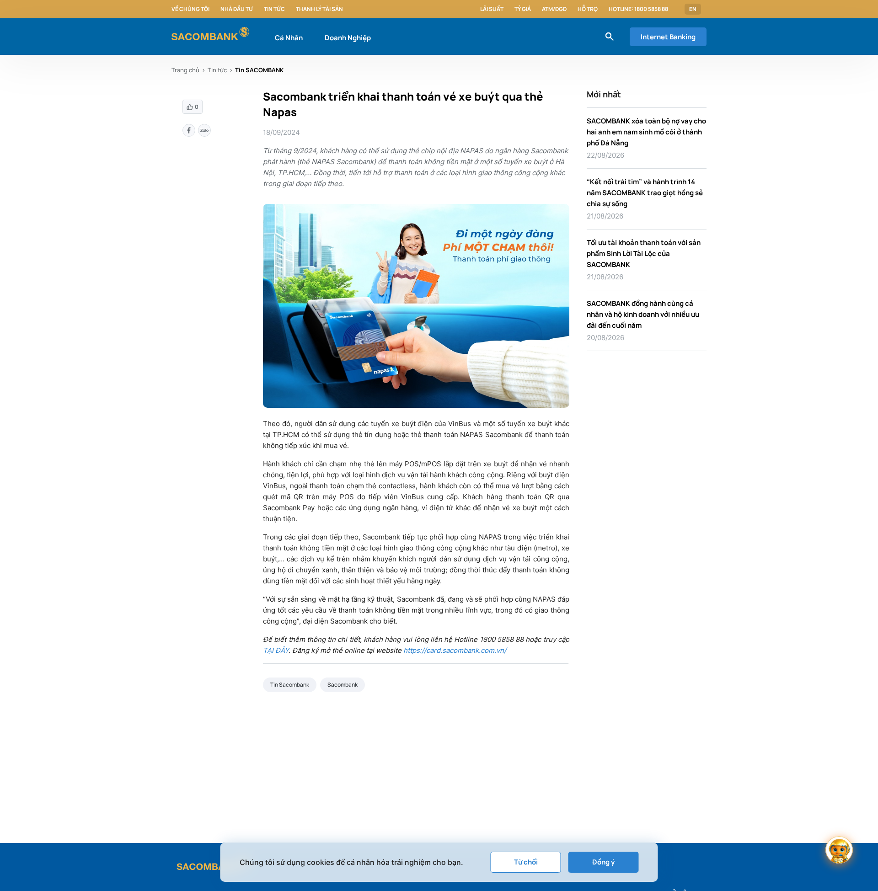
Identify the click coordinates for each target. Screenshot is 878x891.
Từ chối (526, 862)
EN (692, 9)
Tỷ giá (522, 9)
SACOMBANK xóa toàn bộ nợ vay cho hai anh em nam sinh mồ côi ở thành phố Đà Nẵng (646, 132)
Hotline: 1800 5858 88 (638, 9)
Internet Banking (668, 37)
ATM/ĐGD (554, 9)
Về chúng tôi (190, 9)
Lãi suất (491, 9)
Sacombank (342, 684)
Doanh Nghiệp (348, 38)
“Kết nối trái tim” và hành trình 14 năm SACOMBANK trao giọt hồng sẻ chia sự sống (645, 192)
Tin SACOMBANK (259, 70)
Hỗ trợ (588, 9)
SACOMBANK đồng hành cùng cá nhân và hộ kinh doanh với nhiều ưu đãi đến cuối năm (643, 314)
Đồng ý (603, 862)
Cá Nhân (289, 38)
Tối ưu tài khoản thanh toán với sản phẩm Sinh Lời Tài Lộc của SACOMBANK (644, 253)
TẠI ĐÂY (276, 650)
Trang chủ (185, 70)
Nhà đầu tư (236, 9)
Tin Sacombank (289, 684)
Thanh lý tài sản (319, 9)
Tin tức (274, 9)
